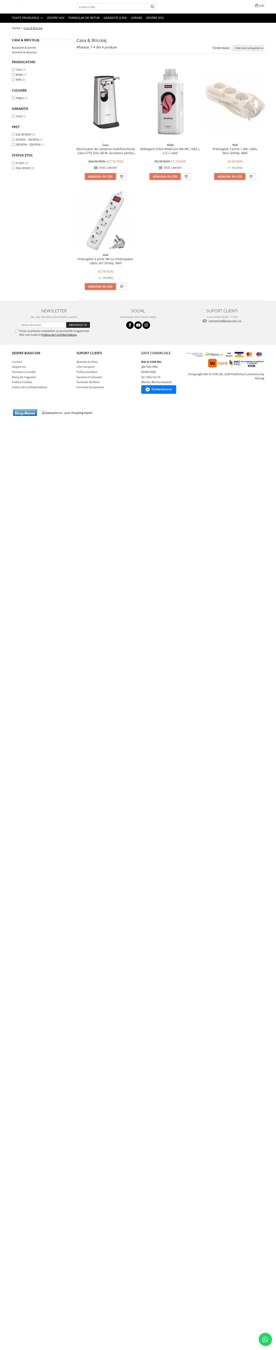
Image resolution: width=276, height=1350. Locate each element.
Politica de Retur (87, 372)
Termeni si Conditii (24, 372)
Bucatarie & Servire (24, 47)
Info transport (86, 367)
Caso (19, 69)
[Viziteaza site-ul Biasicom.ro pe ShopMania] (25, 412)
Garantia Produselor (89, 377)
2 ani (19, 116)
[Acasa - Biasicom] (33, 6)
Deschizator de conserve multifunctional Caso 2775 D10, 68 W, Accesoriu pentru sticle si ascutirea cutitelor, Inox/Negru (105, 151)
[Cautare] (152, 6)
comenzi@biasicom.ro (224, 321)
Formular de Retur (84, 18)
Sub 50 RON (23, 134)
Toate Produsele (26, 18)
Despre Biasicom (26, 353)
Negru (20, 98)
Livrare (136, 18)
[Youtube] (138, 325)
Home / (17, 28)
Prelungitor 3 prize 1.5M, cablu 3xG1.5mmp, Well (235, 151)
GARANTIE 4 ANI (115, 18)
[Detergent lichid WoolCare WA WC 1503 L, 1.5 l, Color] (170, 101)
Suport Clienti (89, 353)
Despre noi (55, 18)
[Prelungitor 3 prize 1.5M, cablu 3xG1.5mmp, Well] (235, 101)
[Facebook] (130, 325)
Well (18, 79)
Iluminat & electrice (24, 52)
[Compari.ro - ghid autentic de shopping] (111, 413)
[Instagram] (146, 325)
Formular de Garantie (90, 387)
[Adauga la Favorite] (122, 176)
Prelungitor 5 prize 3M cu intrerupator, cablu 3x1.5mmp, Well (105, 261)
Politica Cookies (22, 382)
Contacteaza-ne (162, 389)
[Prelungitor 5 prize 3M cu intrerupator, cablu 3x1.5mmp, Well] (105, 221)
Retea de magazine (24, 377)
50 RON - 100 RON (27, 139)
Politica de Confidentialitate (59, 335)
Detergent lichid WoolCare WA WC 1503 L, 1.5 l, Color (170, 151)
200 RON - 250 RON (28, 144)
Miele (19, 75)
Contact (17, 362)
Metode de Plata (87, 362)
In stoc (20, 163)
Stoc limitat (23, 168)
